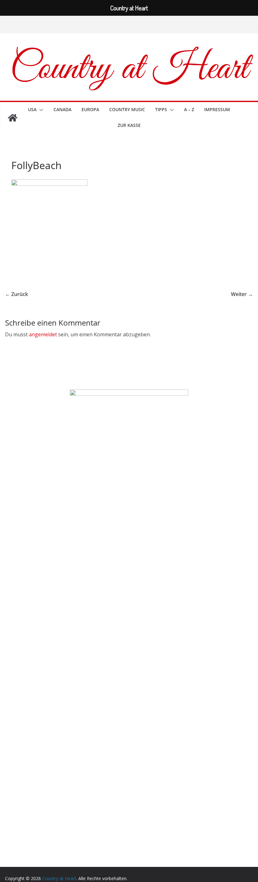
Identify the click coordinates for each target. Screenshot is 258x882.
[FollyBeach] (49, 183)
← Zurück (16, 294)
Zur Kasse (129, 125)
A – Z (189, 109)
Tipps (161, 109)
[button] (39, 110)
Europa (90, 109)
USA (32, 109)
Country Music (127, 109)
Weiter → (242, 294)
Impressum (217, 109)
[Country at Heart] (12, 117)
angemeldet (43, 334)
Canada (62, 109)
